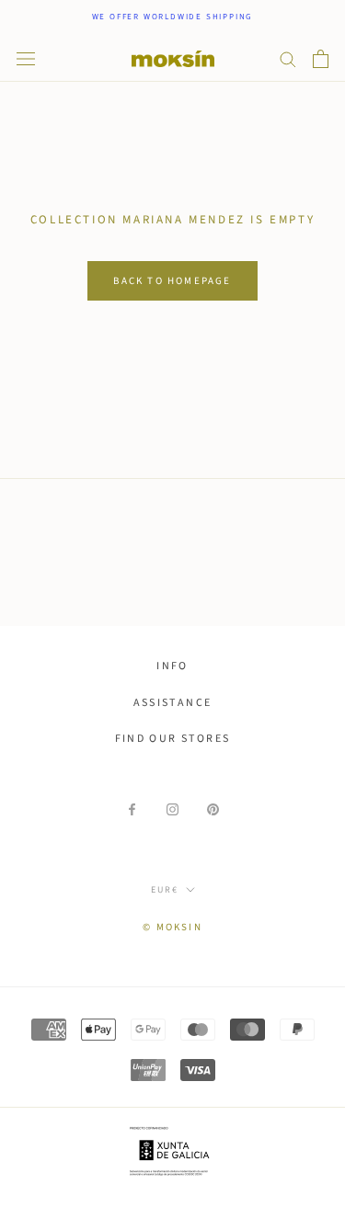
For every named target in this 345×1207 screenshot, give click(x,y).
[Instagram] (172, 809)
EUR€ (164, 889)
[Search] (288, 58)
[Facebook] (132, 809)
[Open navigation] (26, 58)
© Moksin (172, 927)
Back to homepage (172, 281)
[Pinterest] (213, 809)
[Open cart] (320, 59)
